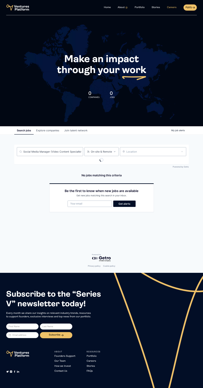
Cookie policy (109, 266)
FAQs (90, 371)
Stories (156, 7)
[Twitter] (7, 371)
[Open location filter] (182, 151)
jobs (24, 130)
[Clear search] (78, 151)
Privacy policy (94, 266)
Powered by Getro (181, 167)
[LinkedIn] (18, 371)
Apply (188, 7)
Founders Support (64, 356)
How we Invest (62, 366)
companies (47, 130)
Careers (172, 7)
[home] (17, 7)
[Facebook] (14, 371)
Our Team (60, 361)
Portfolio (140, 7)
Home (107, 7)
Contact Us (60, 371)
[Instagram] (11, 371)
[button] (123, 8)
